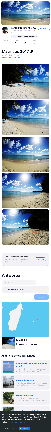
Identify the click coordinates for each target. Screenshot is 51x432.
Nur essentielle (8, 428)
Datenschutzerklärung (18, 422)
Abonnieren (44, 28)
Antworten (41, 297)
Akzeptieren (24, 428)
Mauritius (21, 340)
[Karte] (25, 319)
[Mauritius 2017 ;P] (25, 81)
